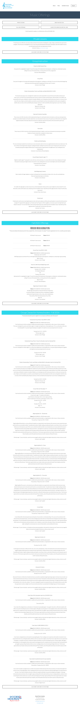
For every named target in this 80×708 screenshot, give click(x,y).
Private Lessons (20, 22)
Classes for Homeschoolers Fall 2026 (59, 27)
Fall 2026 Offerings (20, 27)
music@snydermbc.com (40, 701)
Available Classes (65, 5)
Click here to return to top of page (40, 52)
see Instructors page (44, 48)
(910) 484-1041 (40, 703)
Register (73, 5)
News (59, 5)
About (54, 5)
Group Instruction (59, 22)
